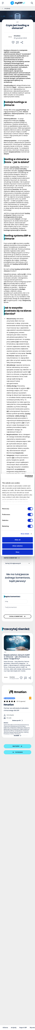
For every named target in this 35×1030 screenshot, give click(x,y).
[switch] (30, 514)
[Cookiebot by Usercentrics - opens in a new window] (25, 476)
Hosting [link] (6, 50)
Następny (16, 746)
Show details (25, 534)
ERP (17, 22)
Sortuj (7, 563)
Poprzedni (19, 752)
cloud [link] (18, 110)
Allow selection (17, 546)
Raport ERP (23, 1027)
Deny (17, 552)
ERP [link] (17, 230)
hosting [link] (10, 85)
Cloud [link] (6, 85)
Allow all (17, 540)
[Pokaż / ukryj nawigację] (3, 3)
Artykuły (13, 1027)
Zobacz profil (16, 720)
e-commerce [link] (19, 469)
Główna (5, 1027)
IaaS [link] (14, 87)
